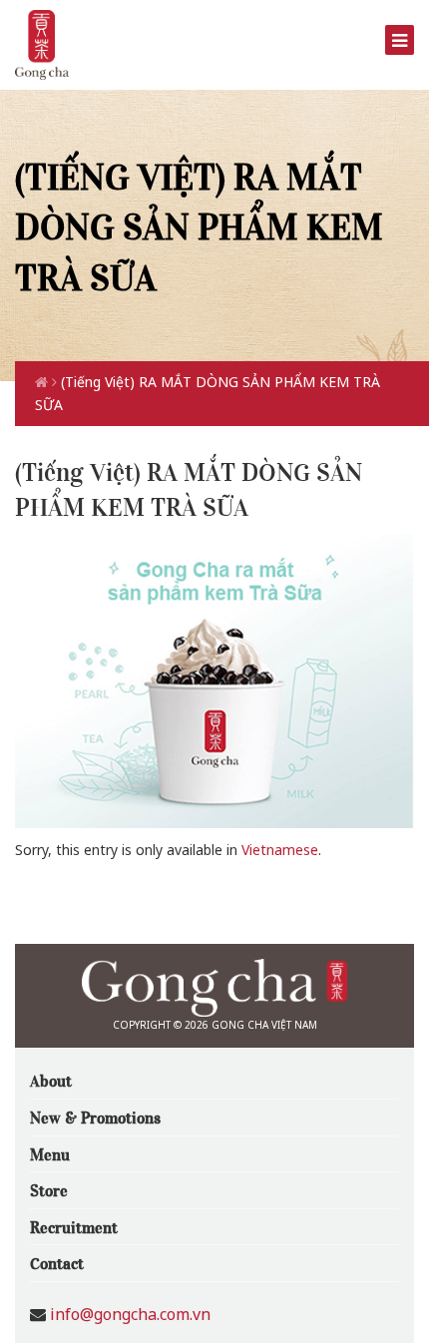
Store (49, 1189)
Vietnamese (279, 849)
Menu (50, 1153)
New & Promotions (95, 1116)
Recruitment (74, 1226)
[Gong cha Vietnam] (42, 43)
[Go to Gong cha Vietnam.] (43, 381)
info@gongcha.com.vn (130, 1314)
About (51, 1080)
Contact (57, 1262)
